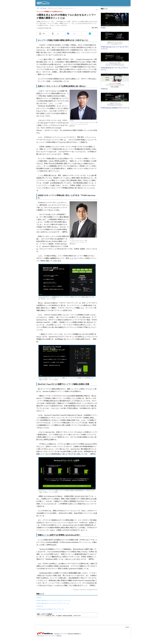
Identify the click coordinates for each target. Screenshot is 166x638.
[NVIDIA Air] (115, 80)
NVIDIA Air (39, 606)
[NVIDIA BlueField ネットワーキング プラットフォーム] (115, 59)
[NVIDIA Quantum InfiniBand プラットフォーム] (115, 99)
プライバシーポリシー (50, 635)
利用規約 (127, 627)
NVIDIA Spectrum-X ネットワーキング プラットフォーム (53, 600)
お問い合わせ (40, 635)
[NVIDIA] (115, 19)
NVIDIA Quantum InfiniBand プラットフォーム (50, 609)
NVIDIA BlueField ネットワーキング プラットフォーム (52, 603)
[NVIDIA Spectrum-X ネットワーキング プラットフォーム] (115, 38)
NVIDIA (38, 597)
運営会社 (59, 635)
